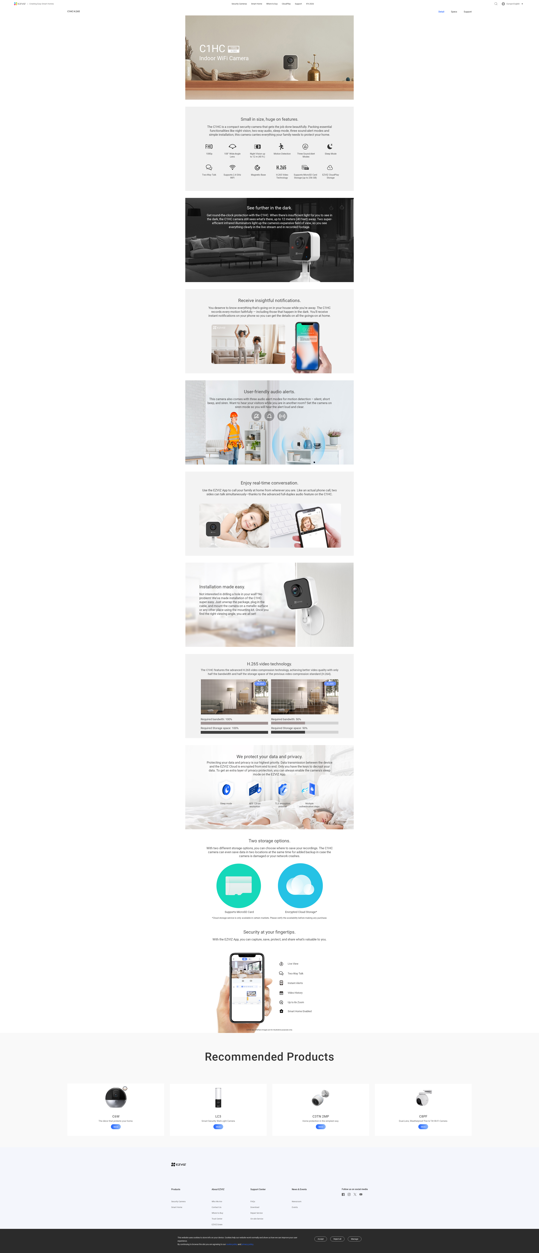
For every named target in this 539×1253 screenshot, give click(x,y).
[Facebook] (344, 1194)
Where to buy (272, 4)
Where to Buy (217, 1213)
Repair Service (256, 1213)
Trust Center (217, 1219)
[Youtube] (361, 1194)
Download (254, 1207)
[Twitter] (356, 1194)
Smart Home (256, 4)
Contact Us (216, 1207)
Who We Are (217, 1201)
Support (298, 4)
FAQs (252, 1201)
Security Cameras (239, 4)
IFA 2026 (310, 4)
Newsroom (296, 1201)
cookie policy (231, 1244)
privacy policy (247, 1244)
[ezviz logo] (20, 3)
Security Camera (178, 1201)
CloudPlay (286, 4)
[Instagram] (350, 1194)
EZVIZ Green (217, 1224)
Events (295, 1207)
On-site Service (256, 1219)
